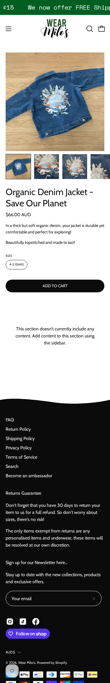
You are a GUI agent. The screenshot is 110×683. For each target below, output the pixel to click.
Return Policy (18, 429)
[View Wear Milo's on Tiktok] (23, 621)
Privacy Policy (19, 447)
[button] (89, 29)
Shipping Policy (20, 438)
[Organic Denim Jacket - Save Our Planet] (18, 166)
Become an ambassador (29, 475)
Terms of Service (21, 457)
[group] (55, 7)
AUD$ (10, 652)
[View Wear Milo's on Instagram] (10, 621)
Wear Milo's (26, 662)
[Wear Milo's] (55, 28)
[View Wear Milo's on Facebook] (36, 621)
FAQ (10, 420)
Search (12, 466)
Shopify (61, 662)
